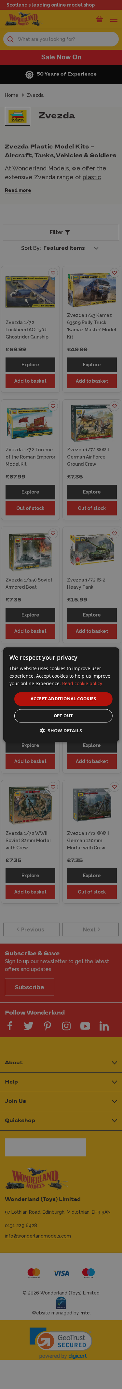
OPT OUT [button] (63, 716)
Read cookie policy (82, 683)
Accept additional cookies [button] (63, 699)
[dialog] (61, 694)
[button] (61, 730)
